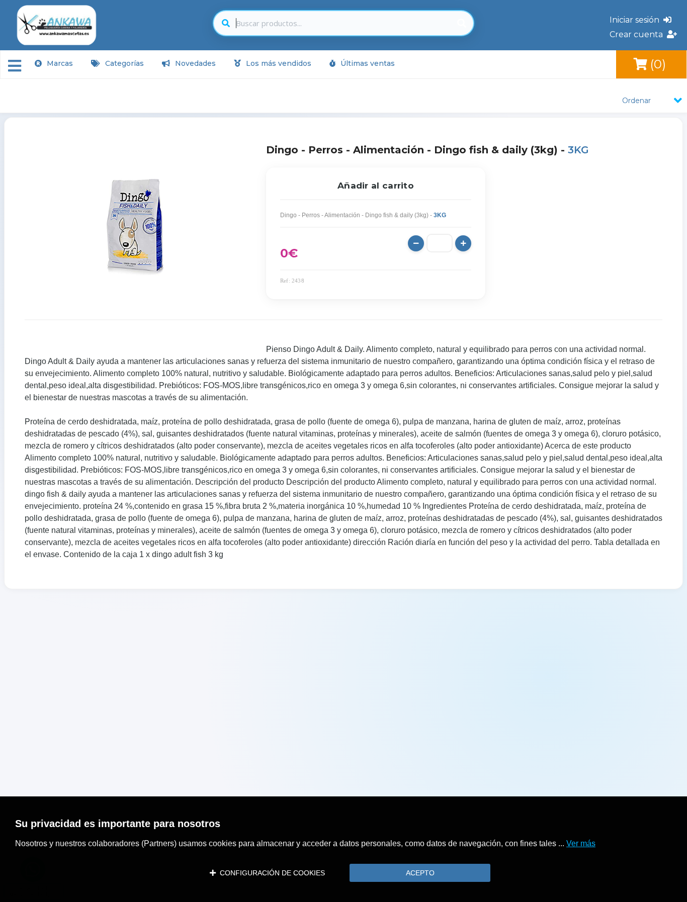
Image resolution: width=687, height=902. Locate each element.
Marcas (59, 63)
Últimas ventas (366, 63)
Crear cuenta (638, 34)
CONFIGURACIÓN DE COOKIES (270, 873)
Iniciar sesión (636, 20)
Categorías (123, 63)
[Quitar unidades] (416, 243)
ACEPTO (420, 873)
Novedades (194, 63)
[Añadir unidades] (463, 243)
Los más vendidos (277, 63)
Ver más (580, 843)
